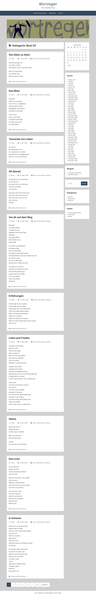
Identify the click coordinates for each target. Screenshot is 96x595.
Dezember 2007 (72, 137)
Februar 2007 (72, 155)
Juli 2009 (70, 103)
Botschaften (40, 58)
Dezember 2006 (72, 158)
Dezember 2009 (72, 96)
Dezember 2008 (72, 115)
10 (37, 584)
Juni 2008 (71, 126)
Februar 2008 (72, 133)
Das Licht (14, 458)
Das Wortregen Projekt (39, 13)
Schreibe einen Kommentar (18, 81)
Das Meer (14, 90)
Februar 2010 (72, 92)
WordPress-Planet (73, 174)
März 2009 (71, 110)
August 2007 (71, 144)
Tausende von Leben (21, 139)
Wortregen (48, 4)
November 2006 (72, 160)
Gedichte (47, 58)
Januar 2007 (71, 157)
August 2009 (71, 101)
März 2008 (71, 132)
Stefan (13, 58)
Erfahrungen (16, 295)
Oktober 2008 (72, 119)
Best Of (60, 13)
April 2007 (71, 151)
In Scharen (15, 518)
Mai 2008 (71, 128)
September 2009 (73, 99)
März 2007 (71, 153)
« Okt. (69, 65)
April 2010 (71, 89)
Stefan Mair (52, 13)
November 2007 (72, 139)
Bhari (60, 593)
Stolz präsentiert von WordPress (44, 593)
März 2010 (71, 90)
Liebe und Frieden (19, 337)
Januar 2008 (71, 135)
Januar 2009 (71, 114)
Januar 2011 (71, 87)
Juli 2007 (70, 146)
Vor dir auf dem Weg (20, 217)
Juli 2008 (70, 124)
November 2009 (72, 98)
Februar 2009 (72, 112)
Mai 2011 (70, 85)
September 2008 (73, 121)
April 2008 (71, 130)
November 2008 (72, 117)
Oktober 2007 (72, 141)
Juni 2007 (71, 148)
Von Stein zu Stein (19, 54)
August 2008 (71, 123)
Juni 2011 (70, 83)
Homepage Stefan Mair (74, 173)
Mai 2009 (71, 106)
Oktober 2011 (72, 80)
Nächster (44, 584)
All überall (15, 171)
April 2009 (71, 108)
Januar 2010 (71, 94)
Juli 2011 (70, 81)
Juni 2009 (71, 105)
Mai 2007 (70, 150)
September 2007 (73, 142)
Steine (12, 418)
